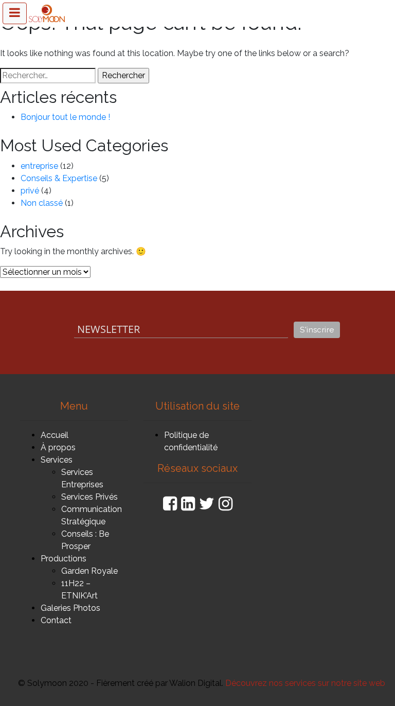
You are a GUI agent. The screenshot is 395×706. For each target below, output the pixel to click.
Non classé (42, 203)
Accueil (54, 435)
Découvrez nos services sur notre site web (305, 683)
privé (30, 191)
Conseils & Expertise (59, 178)
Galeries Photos (70, 608)
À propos (58, 447)
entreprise (39, 166)
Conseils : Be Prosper (85, 540)
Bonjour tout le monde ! (65, 117)
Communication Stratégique (91, 515)
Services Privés (89, 497)
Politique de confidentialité (191, 441)
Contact (56, 620)
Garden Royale (89, 571)
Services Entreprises (82, 478)
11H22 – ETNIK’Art (79, 589)
